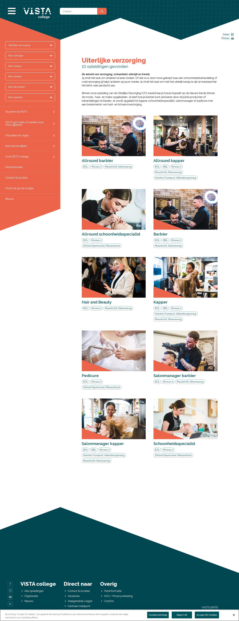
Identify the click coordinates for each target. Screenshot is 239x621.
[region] (119, 615)
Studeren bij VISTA (16, 111)
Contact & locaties (16, 177)
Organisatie (31, 596)
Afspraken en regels (17, 135)
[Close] (233, 615)
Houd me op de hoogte (19, 188)
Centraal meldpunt (79, 606)
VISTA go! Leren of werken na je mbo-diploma (24, 123)
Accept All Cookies (207, 615)
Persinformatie (14, 167)
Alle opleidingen (34, 591)
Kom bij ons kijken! (16, 146)
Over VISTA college (17, 156)
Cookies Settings (158, 615)
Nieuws (9, 198)
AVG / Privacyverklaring (118, 596)
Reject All (182, 615)
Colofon (109, 601)
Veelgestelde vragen (80, 601)
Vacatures (74, 596)
